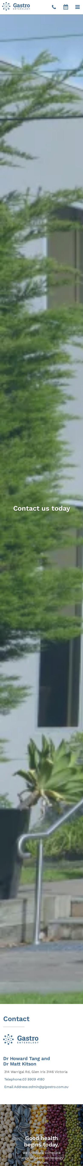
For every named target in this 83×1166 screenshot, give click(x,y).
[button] (77, 7)
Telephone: (24, 1079)
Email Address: (36, 1087)
